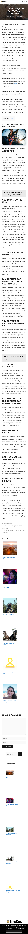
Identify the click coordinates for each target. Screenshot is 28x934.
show (12, 118)
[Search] (20, 754)
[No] (26, 929)
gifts (15, 83)
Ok (8, 931)
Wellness (9, 4)
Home (4, 4)
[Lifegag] (4, 2)
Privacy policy (16, 931)
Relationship (16, 4)
